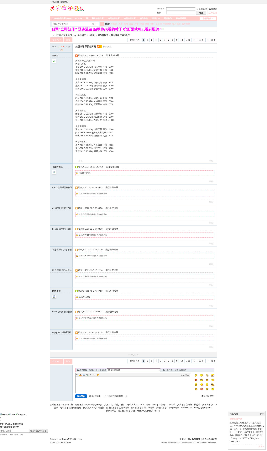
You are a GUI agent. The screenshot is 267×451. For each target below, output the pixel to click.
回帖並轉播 (95, 396)
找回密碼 (213, 9)
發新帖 (55, 40)
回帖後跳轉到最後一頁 (117, 396)
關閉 (262, 414)
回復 (68, 40)
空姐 (126, 24)
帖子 (94, 24)
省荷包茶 (144, 18)
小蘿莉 (158, 24)
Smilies (97, 374)
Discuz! (65, 439)
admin (55, 55)
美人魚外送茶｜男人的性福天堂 (51, 35)
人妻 (120, 24)
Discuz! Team (65, 442)
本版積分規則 (208, 396)
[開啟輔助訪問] (213, 2)
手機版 (183, 439)
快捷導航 (207, 18)
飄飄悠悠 (56, 291)
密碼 (159, 13)
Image (83, 374)
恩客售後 (168, 18)
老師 (152, 24)
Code (94, 374)
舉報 (211, 161)
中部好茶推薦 (114, 18)
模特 (147, 24)
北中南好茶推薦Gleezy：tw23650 (67, 18)
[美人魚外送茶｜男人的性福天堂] (67, 8)
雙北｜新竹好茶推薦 (95, 18)
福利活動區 (181, 18)
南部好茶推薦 (130, 18)
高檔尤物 (156, 18)
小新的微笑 (57, 167)
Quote (90, 374)
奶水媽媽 (186, 24)
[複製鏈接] (107, 46)
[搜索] (102, 24)
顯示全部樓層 (112, 55)
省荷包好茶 (103, 35)
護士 (131, 24)
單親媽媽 (167, 24)
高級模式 (185, 375)
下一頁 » (133, 355)
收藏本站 (64, 2)
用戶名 (159, 9)
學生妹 (114, 24)
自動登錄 (202, 9)
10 (182, 40)
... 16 (188, 40)
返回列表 (135, 40)
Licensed (78, 439)
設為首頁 (55, 2)
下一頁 (210, 40)
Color (80, 374)
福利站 (92, 35)
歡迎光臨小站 (236, 419)
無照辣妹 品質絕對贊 (120, 35)
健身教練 (176, 24)
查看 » (261, 446)
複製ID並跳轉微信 (38, 430)
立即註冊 (213, 13)
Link (87, 374)
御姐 (142, 24)
